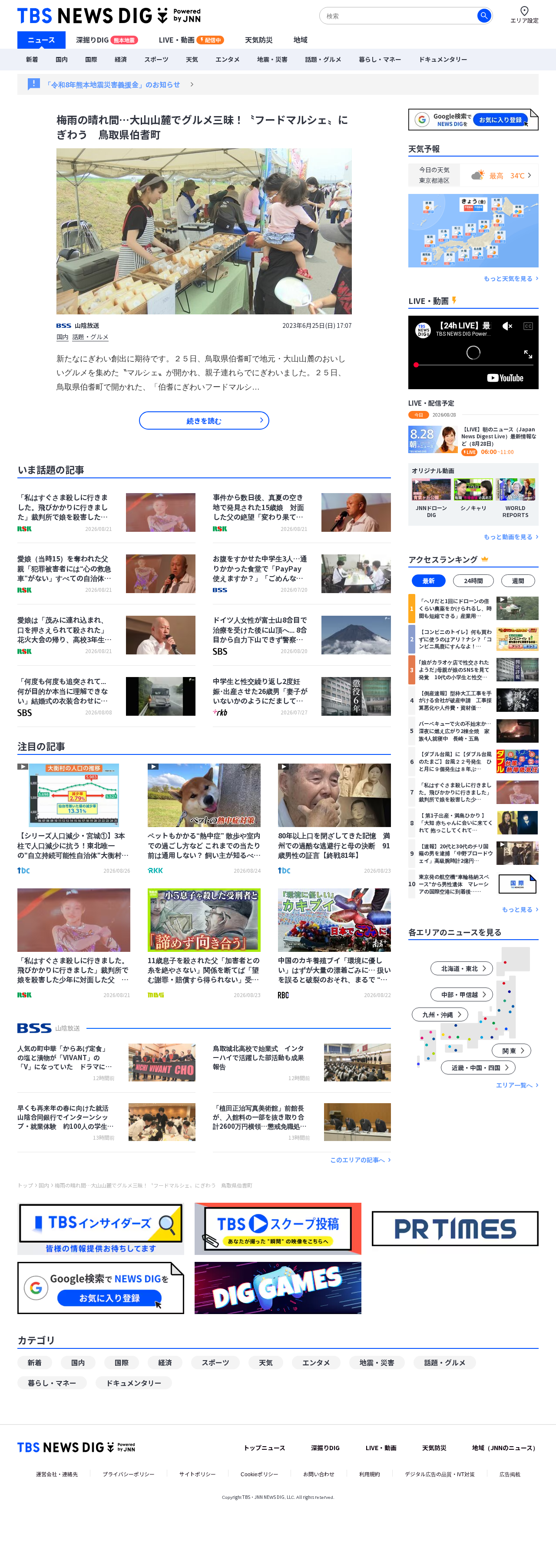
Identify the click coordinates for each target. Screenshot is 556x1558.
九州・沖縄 (438, 1014)
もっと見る (517, 909)
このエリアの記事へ (357, 1160)
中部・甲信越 (459, 994)
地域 (301, 39)
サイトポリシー (197, 1474)
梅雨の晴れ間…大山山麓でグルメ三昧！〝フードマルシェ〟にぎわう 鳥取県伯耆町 (153, 1185)
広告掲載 (510, 1474)
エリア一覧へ (514, 1085)
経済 (121, 59)
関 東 (509, 1050)
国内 (62, 59)
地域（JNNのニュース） (505, 1447)
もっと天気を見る (508, 278)
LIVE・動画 (190, 39)
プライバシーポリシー (129, 1474)
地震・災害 (272, 59)
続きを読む (204, 420)
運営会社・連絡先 (57, 1474)
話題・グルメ (323, 59)
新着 (32, 59)
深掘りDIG (105, 39)
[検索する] (484, 16)
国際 (91, 59)
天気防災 (259, 39)
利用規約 (369, 1474)
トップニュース (264, 1447)
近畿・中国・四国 (476, 1067)
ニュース (41, 39)
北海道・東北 (459, 968)
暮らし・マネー (380, 59)
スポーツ (156, 59)
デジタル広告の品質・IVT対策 (440, 1474)
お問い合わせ (318, 1474)
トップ (25, 1185)
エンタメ (227, 59)
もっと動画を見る (508, 537)
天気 (192, 59)
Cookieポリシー (259, 1474)
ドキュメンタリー (443, 59)
